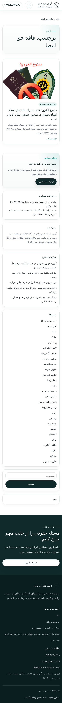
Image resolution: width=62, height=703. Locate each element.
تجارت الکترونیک (49, 353)
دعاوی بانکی (51, 396)
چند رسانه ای (50, 364)
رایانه (54, 413)
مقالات (53, 456)
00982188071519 (51, 661)
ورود (55, 499)
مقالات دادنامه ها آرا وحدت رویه (46, 628)
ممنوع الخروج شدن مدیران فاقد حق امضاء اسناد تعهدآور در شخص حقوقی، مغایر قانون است (32, 114)
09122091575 (16, 202)
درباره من (55, 640)
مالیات (54, 450)
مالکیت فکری (50, 445)
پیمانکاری (52, 342)
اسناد (54, 332)
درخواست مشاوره (46, 181)
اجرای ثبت (52, 326)
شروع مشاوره (31, 563)
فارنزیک (53, 434)
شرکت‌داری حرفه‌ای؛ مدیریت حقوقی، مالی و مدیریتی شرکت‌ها (32, 634)
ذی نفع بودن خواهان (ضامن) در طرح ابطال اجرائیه (33, 282)
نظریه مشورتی (49, 461)
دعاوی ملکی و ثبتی (48, 402)
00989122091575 (12, 5)
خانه (58, 19)
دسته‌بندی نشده (49, 391)
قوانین (54, 440)
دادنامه (53, 386)
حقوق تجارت (51, 369)
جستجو (31, 484)
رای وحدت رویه (49, 407)
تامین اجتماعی (50, 348)
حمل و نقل (51, 380)
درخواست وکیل (53, 622)
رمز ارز (53, 418)
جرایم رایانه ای (50, 359)
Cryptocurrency (49, 321)
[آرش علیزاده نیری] (56, 5)
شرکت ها (52, 423)
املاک (54, 337)
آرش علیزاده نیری (43, 3)
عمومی (53, 429)
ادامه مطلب (51, 139)
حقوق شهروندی (49, 375)
